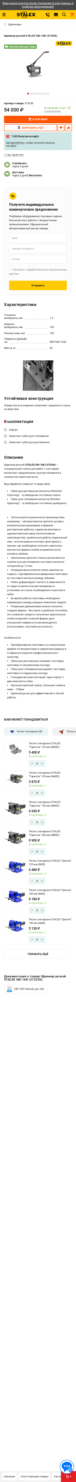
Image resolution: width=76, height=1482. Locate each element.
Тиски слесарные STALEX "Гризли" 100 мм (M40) (50, 921)
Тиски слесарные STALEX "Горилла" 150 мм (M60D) (44, 803)
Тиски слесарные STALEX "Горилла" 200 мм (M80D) (44, 833)
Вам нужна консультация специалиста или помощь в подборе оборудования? (38, 5)
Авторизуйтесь (15, 142)
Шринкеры (14, 24)
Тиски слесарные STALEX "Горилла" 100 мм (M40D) (44, 774)
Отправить (38, 285)
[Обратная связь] (67, 1467)
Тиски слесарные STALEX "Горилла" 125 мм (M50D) (44, 745)
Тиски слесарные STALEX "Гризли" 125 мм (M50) (50, 862)
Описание (9, 1476)
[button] (28, 93)
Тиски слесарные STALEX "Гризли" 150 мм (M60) (50, 892)
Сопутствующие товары (34, 1476)
